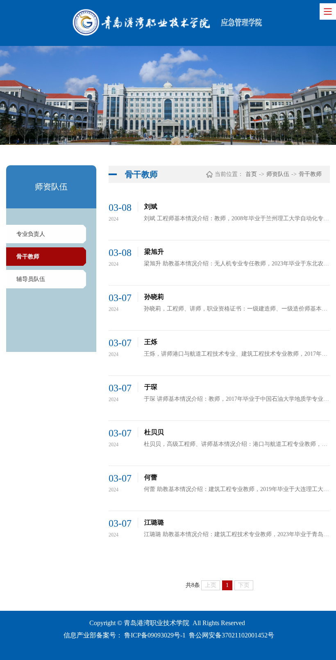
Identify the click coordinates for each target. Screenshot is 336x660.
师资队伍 (277, 174)
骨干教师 (27, 256)
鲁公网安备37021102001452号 (231, 635)
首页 (251, 174)
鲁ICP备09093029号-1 (155, 635)
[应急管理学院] (168, 23)
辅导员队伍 (30, 279)
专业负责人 (30, 234)
